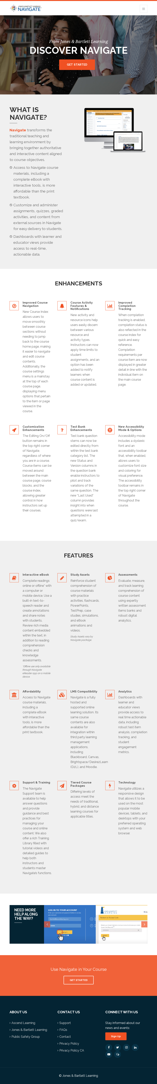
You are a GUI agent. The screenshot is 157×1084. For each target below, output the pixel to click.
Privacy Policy (69, 1043)
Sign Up (116, 1036)
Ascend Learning (23, 1023)
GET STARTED (78, 980)
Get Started (77, 64)
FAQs (63, 1030)
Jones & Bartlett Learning (29, 1030)
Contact (65, 1036)
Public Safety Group (25, 1036)
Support (65, 1023)
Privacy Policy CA (71, 1050)
